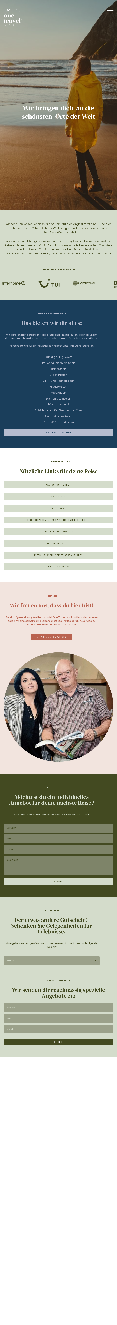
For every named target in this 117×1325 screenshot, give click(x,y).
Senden (58, 881)
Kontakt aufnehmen (58, 432)
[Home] (13, 17)
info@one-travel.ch (82, 346)
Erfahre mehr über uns (51, 637)
